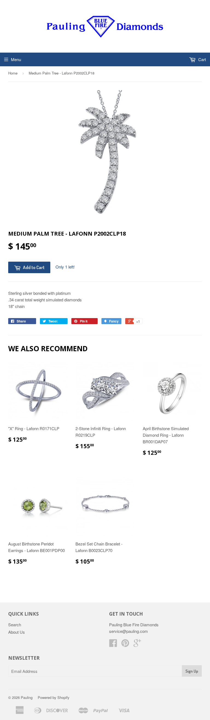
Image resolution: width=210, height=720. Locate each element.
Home (13, 73)
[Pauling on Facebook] (113, 644)
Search (14, 624)
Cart (201, 59)
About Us (16, 632)
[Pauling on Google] (137, 644)
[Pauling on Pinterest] (125, 644)
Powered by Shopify (53, 697)
